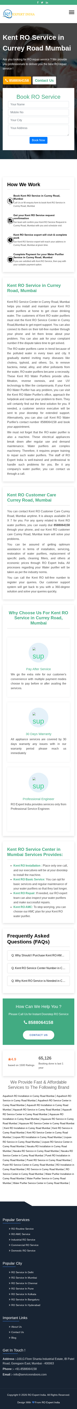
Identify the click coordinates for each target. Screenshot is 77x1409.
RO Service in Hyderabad (25, 1305)
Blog (13, 1337)
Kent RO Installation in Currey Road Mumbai (27, 1128)
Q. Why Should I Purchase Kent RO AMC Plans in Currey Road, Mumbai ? (39, 955)
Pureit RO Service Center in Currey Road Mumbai (28, 1165)
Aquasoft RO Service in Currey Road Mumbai (36, 1109)
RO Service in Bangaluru (25, 1299)
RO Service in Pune (22, 1288)
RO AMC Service (20, 1234)
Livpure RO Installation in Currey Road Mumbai (37, 1137)
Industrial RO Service (23, 1239)
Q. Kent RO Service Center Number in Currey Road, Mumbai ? (39, 968)
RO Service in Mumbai (24, 1277)
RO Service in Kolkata (23, 1294)
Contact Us (44, 80)
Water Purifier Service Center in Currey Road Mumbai (40, 1183)
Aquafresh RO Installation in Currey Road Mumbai (28, 1096)
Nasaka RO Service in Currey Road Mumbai (36, 1151)
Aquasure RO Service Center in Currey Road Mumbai (46, 1123)
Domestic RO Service (23, 1250)
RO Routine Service (22, 1228)
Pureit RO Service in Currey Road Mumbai (49, 1160)
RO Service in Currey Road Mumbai (45, 1169)
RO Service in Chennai (24, 1283)
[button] (71, 12)
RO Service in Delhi (22, 1272)
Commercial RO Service (24, 1245)
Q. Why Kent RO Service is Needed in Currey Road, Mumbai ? (39, 980)
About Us (16, 1326)
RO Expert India (51, 1402)
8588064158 (19, 80)
